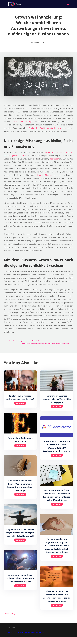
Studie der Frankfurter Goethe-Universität (47, 128)
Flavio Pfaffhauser (44, 175)
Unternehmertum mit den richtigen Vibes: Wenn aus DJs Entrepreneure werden (20, 578)
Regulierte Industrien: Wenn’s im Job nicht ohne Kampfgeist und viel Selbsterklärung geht (20, 532)
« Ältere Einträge (10, 614)
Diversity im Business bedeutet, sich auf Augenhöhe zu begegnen (57, 399)
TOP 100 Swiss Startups (22, 121)
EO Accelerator (19, 633)
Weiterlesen (20, 403)
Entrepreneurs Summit (33, 633)
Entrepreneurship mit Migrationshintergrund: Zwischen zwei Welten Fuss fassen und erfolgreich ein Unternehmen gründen (56, 546)
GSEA (43, 633)
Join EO (10, 633)
